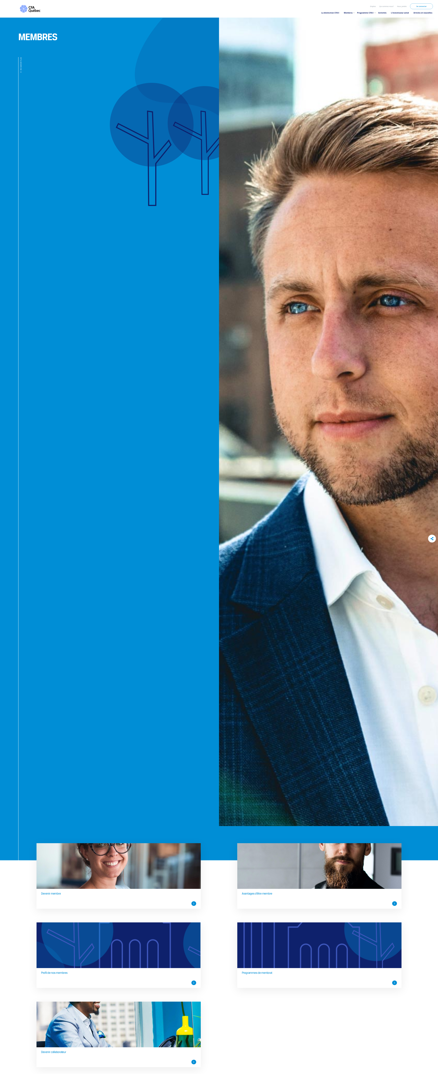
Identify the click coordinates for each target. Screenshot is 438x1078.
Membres (348, 13)
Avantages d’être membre (257, 893)
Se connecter (421, 6)
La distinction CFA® (330, 13)
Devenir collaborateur (53, 1052)
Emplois (373, 6)
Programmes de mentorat (257, 972)
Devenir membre (51, 893)
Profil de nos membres (54, 972)
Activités (382, 13)
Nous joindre (402, 6)
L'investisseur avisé (400, 13)
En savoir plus (21, 63)
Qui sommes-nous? (386, 6)
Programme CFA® (365, 13)
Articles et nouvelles (422, 13)
